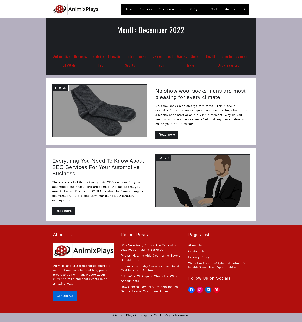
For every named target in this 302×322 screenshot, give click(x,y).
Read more (167, 134)
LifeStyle (194, 9)
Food (170, 56)
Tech (214, 9)
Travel (191, 65)
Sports (130, 65)
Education (115, 56)
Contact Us (65, 296)
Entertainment (168, 9)
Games (182, 56)
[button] (244, 9)
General (196, 56)
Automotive (61, 56)
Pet (100, 65)
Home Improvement (234, 56)
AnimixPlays (62, 265)
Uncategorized (228, 65)
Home (129, 9)
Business (146, 9)
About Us (195, 245)
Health (211, 56)
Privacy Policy (199, 257)
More (228, 9)
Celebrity (97, 56)
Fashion (157, 56)
